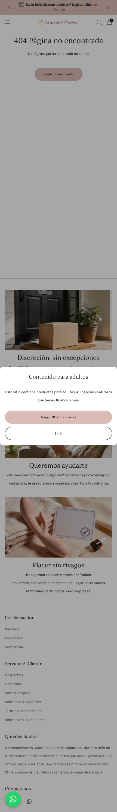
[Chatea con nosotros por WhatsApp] (13, 799)
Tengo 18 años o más (58, 417)
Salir (58, 433)
